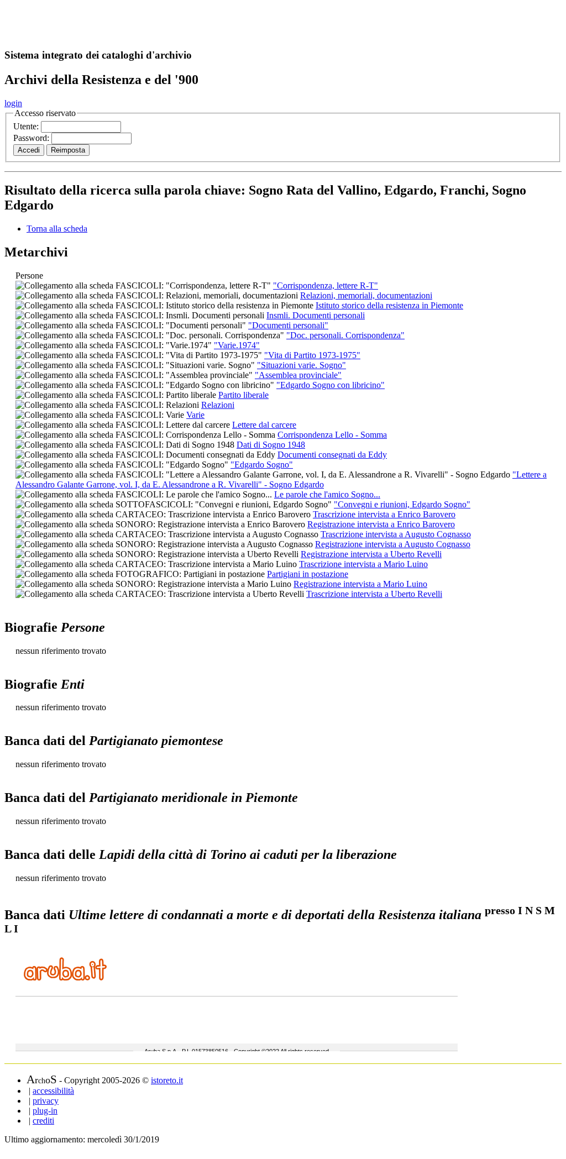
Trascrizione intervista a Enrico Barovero (384, 514)
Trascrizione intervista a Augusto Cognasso (396, 534)
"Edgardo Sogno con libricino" (330, 385)
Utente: (27, 126)
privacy (46, 1100)
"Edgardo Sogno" (261, 464)
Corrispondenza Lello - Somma (332, 434)
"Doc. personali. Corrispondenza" (345, 335)
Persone (29, 275)
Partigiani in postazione (307, 574)
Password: (32, 138)
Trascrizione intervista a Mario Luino (363, 564)
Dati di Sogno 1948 (271, 444)
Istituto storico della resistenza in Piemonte (389, 305)
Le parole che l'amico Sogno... (327, 494)
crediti (43, 1120)
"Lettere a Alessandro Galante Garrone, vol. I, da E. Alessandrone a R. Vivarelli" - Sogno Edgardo (281, 479)
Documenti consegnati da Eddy (332, 454)
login (13, 103)
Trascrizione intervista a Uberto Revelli (374, 594)
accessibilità (53, 1090)
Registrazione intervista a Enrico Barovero (381, 524)
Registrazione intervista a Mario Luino (360, 584)
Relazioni (217, 405)
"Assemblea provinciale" (298, 375)
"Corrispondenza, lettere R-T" (325, 285)
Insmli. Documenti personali (315, 315)
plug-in (45, 1110)
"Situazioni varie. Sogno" (301, 365)
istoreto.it (167, 1080)
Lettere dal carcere (264, 424)
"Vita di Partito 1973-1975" (312, 355)
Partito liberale (243, 395)
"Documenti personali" (288, 325)
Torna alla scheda (57, 228)
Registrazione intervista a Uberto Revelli (371, 554)
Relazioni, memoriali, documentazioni (366, 295)
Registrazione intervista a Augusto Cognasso (392, 544)
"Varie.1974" (237, 345)
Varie (195, 414)
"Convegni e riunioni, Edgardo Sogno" (402, 504)
